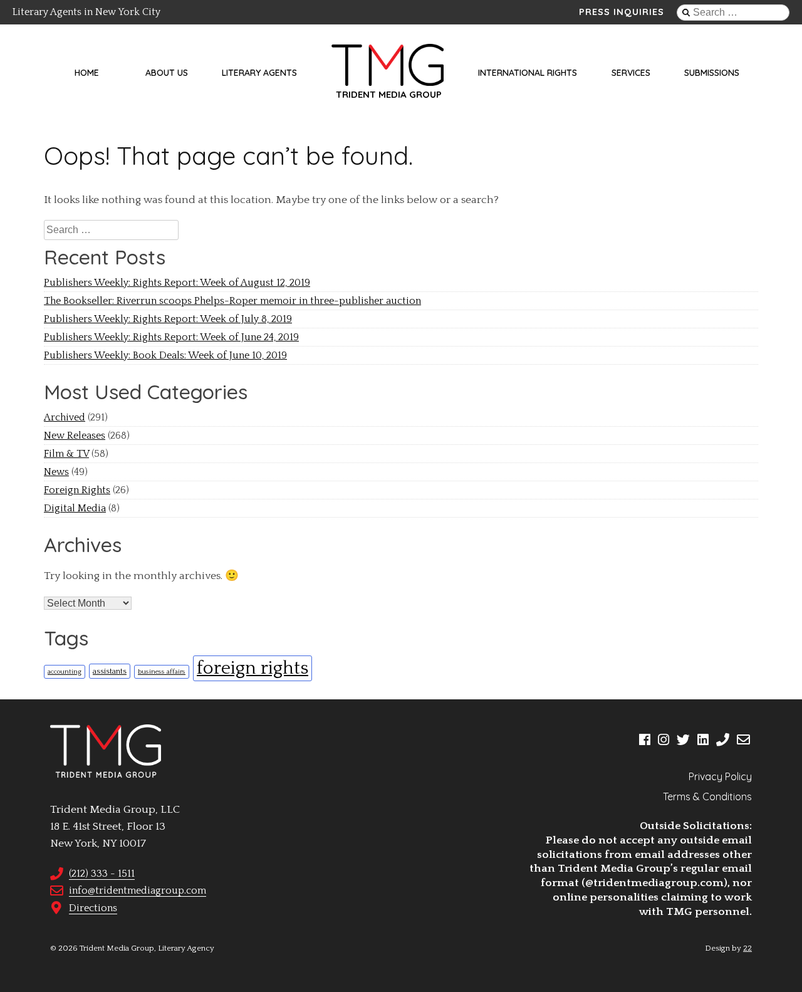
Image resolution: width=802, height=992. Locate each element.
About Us (166, 72)
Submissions (711, 72)
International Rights (527, 72)
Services (631, 72)
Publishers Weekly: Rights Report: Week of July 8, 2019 (168, 319)
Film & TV (66, 453)
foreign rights (252, 668)
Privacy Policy (720, 776)
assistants (110, 671)
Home (87, 72)
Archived (64, 417)
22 (747, 948)
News (56, 472)
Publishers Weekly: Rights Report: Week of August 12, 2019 (177, 282)
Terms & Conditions (707, 796)
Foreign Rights (77, 490)
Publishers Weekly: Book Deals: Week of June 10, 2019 (165, 355)
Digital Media (75, 508)
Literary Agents (259, 72)
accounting (64, 672)
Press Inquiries (621, 12)
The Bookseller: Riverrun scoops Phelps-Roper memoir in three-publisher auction (232, 300)
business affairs (161, 672)
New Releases (74, 435)
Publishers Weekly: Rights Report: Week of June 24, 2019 (171, 337)
